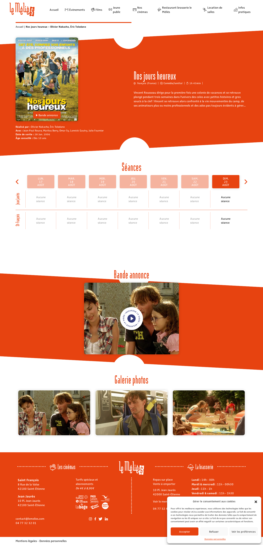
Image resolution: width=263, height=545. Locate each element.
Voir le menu (161, 501)
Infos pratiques (244, 10)
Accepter (184, 531)
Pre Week (17, 181)
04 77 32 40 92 (163, 508)
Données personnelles (215, 538)
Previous (13, 413)
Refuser (214, 531)
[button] (256, 501)
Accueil (54, 9)
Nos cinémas (142, 10)
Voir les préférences (244, 531)
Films (99, 9)
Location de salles (214, 10)
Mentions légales (26, 541)
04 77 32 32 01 (26, 523)
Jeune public (116, 10)
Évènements (77, 9)
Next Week (245, 181)
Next (250, 413)
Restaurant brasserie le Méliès (177, 10)
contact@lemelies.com (30, 518)
